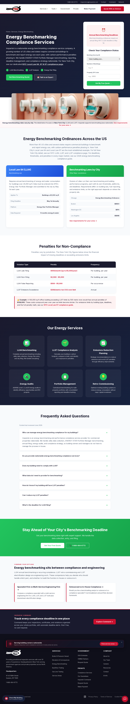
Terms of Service (106, 697)
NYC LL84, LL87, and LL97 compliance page (68, 153)
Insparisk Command (84, 680)
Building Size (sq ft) (93, 55)
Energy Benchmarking (59, 664)
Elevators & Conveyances (60, 660)
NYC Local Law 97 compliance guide (58, 305)
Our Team (106, 660)
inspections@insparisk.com (89, 2)
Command (112, 2)
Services (43, 9)
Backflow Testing (58, 668)
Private (76, 9)
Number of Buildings (93, 64)
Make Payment (89, 9)
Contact (103, 2)
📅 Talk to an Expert (45, 77)
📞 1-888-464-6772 (78, 545)
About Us (106, 656)
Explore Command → (104, 622)
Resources (107, 668)
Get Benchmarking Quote (19, 77)
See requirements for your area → (83, 221)
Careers (106, 664)
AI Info (105, 675)
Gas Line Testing (57, 672)
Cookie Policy (119, 697)
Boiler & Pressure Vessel (60, 656)
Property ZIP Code (93, 72)
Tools (53, 9)
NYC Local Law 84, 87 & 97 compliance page (42, 64)
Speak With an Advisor (112, 9)
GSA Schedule (82, 655)
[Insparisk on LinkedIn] (85, 697)
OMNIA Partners (83, 659)
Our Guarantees (83, 676)
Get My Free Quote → (103, 83)
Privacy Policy (93, 697)
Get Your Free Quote (52, 545)
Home (8, 32)
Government (65, 9)
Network (121, 2)
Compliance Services (85, 673)
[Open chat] (125, 699)
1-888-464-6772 (72, 2)
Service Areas (57, 675)
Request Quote (83, 662)
